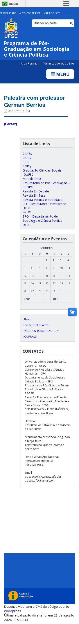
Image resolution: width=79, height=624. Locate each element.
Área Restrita (29, 63)
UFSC (26, 225)
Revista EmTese (34, 195)
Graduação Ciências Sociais (42, 170)
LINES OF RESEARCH (36, 325)
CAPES (27, 153)
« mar (27, 298)
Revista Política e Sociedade (42, 200)
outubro (47, 248)
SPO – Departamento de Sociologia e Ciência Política (42, 218)
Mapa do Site (51, 13)
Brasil (13, 4)
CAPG (27, 158)
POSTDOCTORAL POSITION (41, 331)
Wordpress (12, 611)
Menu (62, 74)
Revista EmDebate (36, 191)
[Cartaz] (10, 124)
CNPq (27, 166)
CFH (26, 162)
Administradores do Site (58, 63)
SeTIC (27, 212)
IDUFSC (28, 174)
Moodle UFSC (32, 179)
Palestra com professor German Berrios (34, 101)
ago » (55, 298)
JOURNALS (30, 336)
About (27, 319)
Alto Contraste (29, 13)
